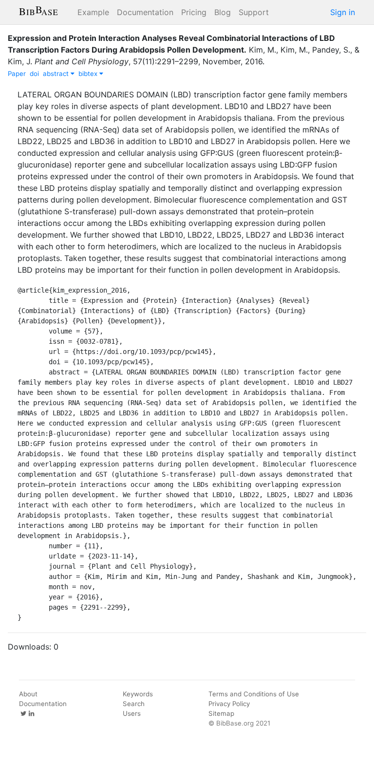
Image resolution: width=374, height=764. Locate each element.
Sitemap (221, 713)
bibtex (88, 73)
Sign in (342, 12)
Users (132, 713)
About (28, 694)
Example (93, 12)
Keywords (138, 694)
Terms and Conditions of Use (253, 694)
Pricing (193, 12)
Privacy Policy (229, 704)
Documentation (145, 12)
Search (134, 704)
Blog (222, 12)
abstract (57, 73)
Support (254, 12)
